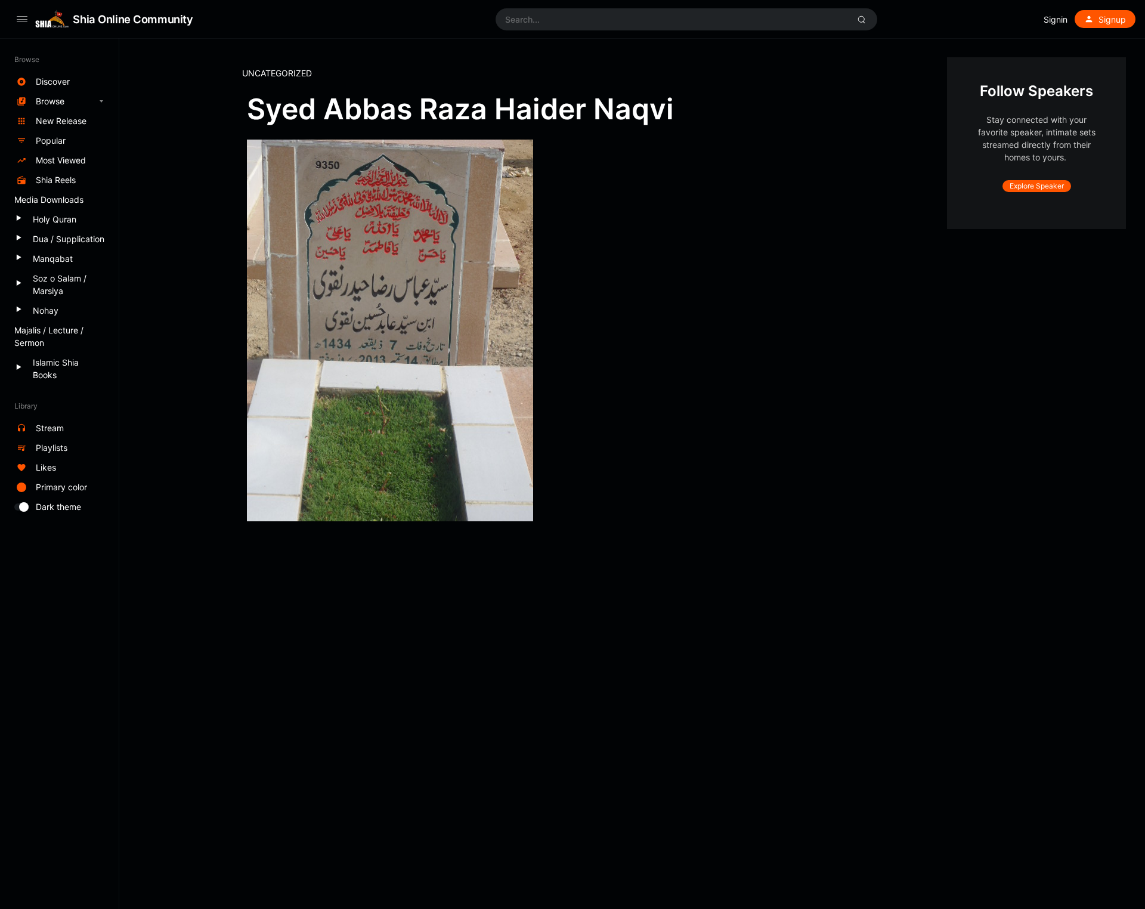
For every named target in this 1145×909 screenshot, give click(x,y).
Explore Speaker (1037, 185)
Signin (1055, 19)
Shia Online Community (133, 19)
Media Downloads (48, 199)
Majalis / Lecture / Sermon (48, 336)
